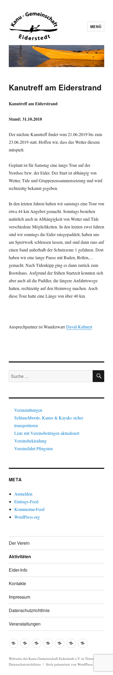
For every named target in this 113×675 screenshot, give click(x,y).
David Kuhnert (79, 327)
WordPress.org (27, 517)
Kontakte (17, 583)
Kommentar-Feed (29, 509)
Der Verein (19, 543)
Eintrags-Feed (26, 501)
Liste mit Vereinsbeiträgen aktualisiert (46, 433)
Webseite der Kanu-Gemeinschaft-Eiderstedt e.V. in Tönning (53, 658)
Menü (95, 26)
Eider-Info (18, 570)
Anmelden (23, 494)
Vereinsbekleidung (30, 441)
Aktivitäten (20, 556)
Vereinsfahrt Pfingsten (33, 448)
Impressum (19, 597)
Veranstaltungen (28, 410)
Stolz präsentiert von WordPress (69, 664)
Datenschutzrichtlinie (29, 610)
